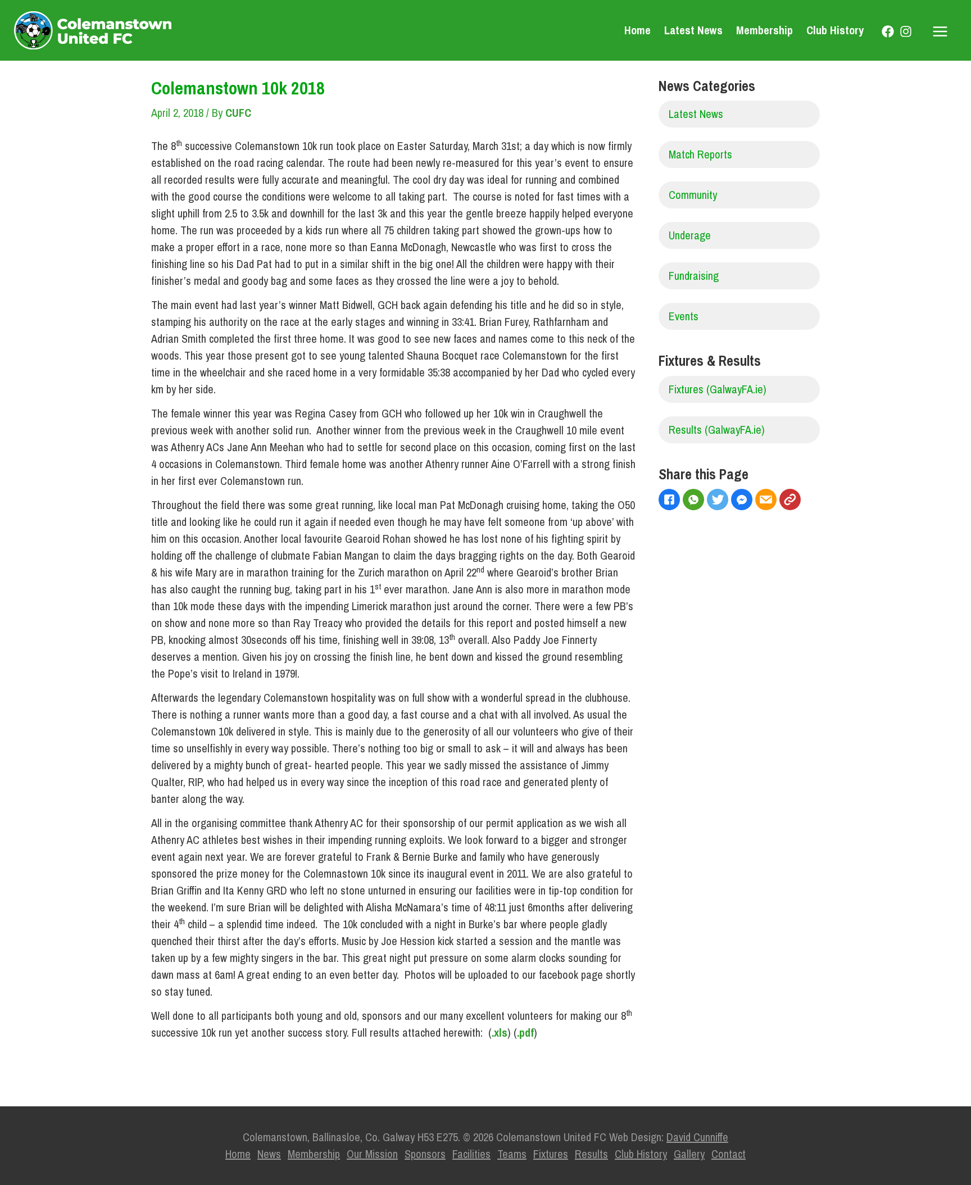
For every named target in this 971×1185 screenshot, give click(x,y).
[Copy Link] (791, 501)
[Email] (767, 501)
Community (693, 194)
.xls (499, 1032)
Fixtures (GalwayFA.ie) (717, 389)
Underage (690, 235)
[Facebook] (888, 31)
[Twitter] (719, 501)
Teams (512, 1153)
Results (591, 1153)
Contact (728, 1153)
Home (637, 30)
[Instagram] (906, 31)
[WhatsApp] (695, 501)
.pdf (525, 1032)
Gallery (689, 1153)
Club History (835, 30)
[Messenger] (743, 501)
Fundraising (694, 275)
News (269, 1153)
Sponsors (425, 1153)
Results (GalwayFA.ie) (717, 429)
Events (683, 316)
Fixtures (550, 1153)
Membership (764, 30)
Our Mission (372, 1153)
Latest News (693, 30)
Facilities (471, 1153)
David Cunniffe (697, 1137)
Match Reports (700, 154)
